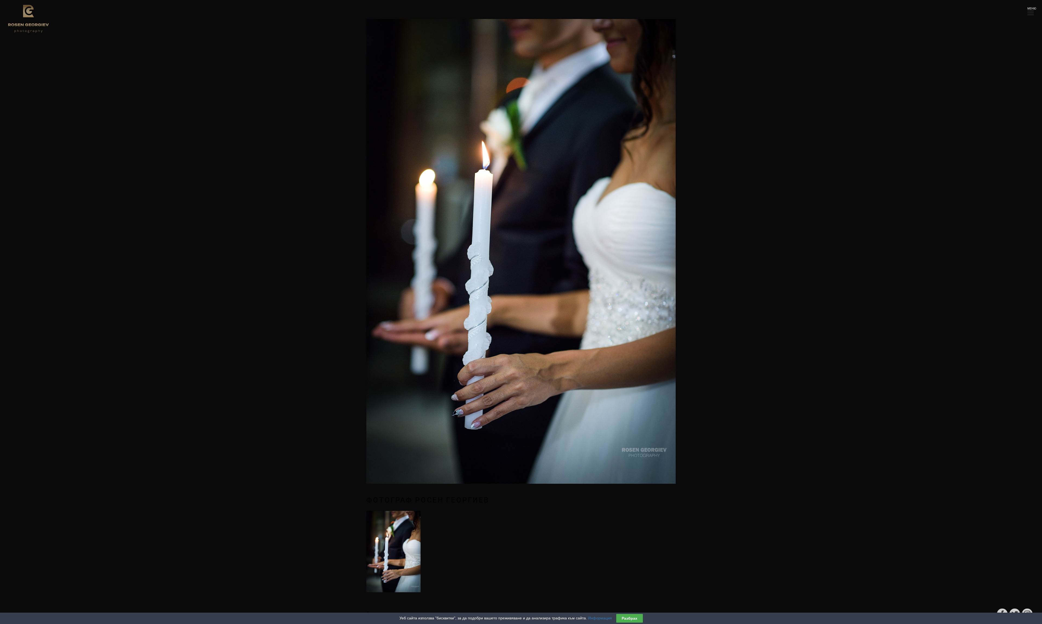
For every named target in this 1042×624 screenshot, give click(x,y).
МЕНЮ (1030, 8)
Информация (600, 618)
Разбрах (629, 618)
